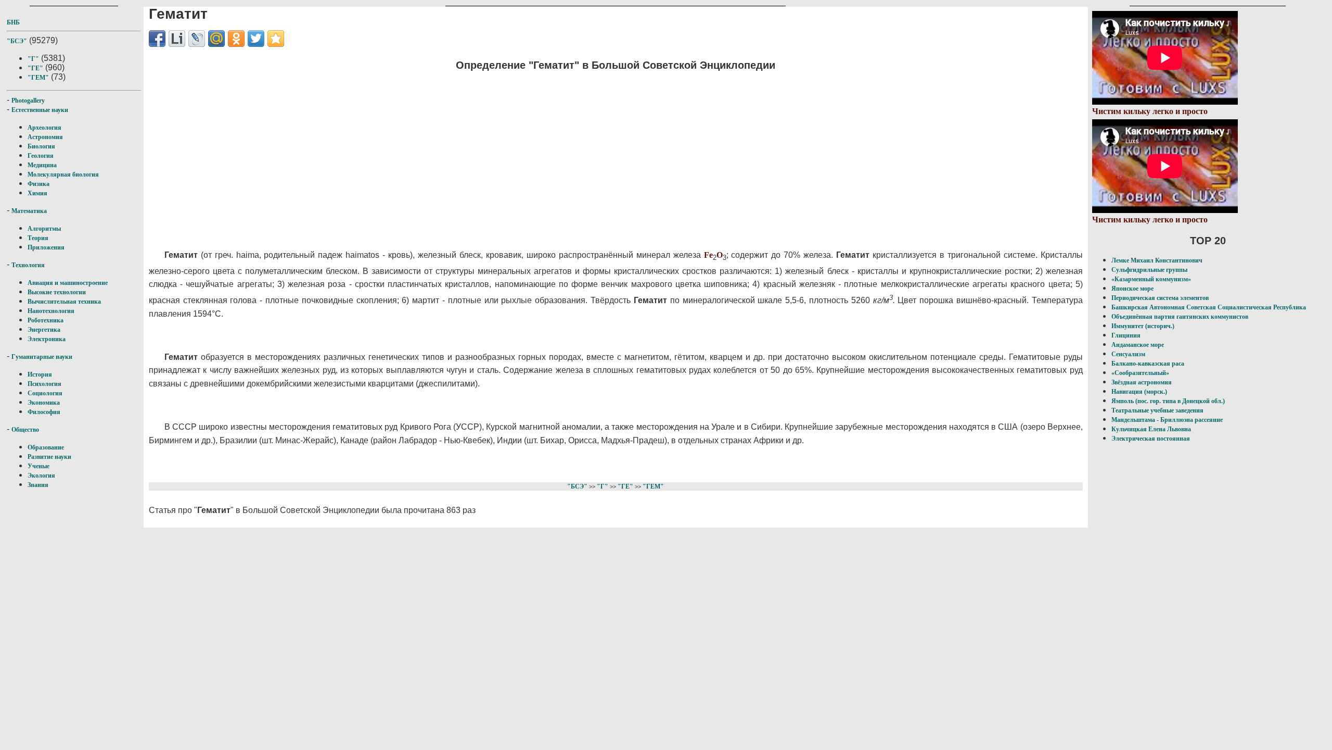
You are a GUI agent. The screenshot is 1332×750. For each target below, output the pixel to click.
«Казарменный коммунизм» (1151, 279)
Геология (41, 155)
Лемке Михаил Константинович (1156, 260)
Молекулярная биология (63, 174)
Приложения (46, 247)
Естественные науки (39, 110)
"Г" (33, 59)
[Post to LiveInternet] (177, 38)
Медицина (42, 165)
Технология (28, 265)
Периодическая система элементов (1160, 298)
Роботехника (45, 320)
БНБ (13, 22)
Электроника (47, 339)
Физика (38, 184)
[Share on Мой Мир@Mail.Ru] (216, 38)
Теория (38, 238)
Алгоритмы (44, 228)
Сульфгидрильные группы (1149, 269)
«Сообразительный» (1140, 373)
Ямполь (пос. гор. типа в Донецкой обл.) (1168, 401)
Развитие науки (49, 456)
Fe (708, 255)
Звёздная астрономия (1141, 382)
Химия (37, 193)
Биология (41, 146)
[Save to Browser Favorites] (275, 38)
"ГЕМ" (38, 77)
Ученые (38, 466)
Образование (46, 447)
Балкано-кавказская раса (1147, 363)
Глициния (1126, 335)
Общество (25, 429)
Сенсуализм (1128, 354)
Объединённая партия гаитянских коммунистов (1179, 316)
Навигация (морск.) (1139, 391)
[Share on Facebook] (157, 38)
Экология (41, 475)
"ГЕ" (35, 68)
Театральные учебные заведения (1157, 410)
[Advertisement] (461, 154)
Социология (45, 393)
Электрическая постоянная (1150, 438)
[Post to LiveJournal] (196, 38)
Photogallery (28, 100)
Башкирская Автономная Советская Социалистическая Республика (1208, 307)
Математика (29, 211)
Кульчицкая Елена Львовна (1151, 429)
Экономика (44, 402)
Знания (38, 485)
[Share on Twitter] (256, 38)
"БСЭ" (17, 41)
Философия (44, 412)
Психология (44, 384)
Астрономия (45, 137)
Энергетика (44, 329)
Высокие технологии (57, 292)
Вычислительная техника (64, 301)
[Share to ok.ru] (236, 38)
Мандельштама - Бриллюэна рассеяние (1167, 419)
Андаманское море (1137, 344)
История (40, 374)
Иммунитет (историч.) (1142, 326)
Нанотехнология (51, 311)
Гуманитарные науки (41, 356)
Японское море (1132, 288)
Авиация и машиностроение (68, 282)
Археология (44, 127)
